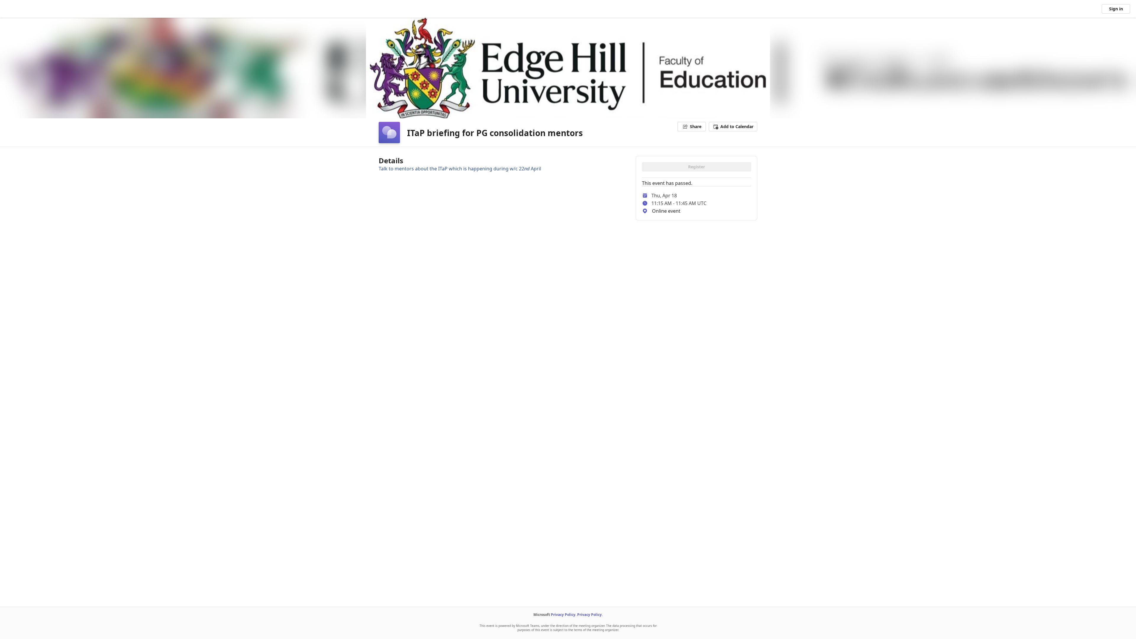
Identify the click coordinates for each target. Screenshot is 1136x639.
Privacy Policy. (563, 614)
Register (696, 167)
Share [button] (695, 126)
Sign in (1116, 9)
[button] (733, 126)
